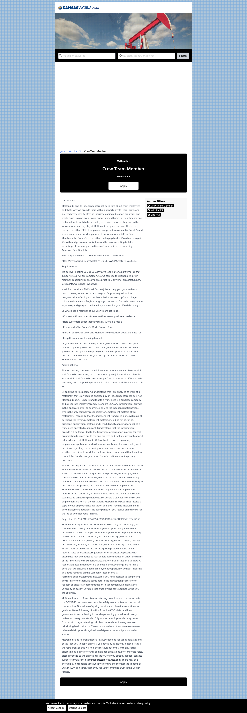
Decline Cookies (77, 707)
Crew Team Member (95, 151)
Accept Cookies (56, 707)
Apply (123, 186)
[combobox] (86, 56)
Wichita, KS (75, 151)
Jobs (63, 151)
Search (183, 55)
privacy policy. (143, 703)
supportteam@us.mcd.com (106, 659)
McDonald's (123, 161)
